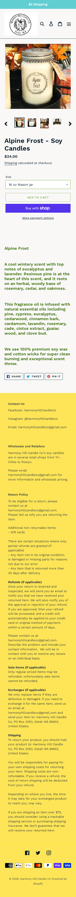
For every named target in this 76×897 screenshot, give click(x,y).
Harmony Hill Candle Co (35, 878)
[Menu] (68, 23)
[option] (19, 123)
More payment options (38, 218)
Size (8, 176)
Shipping (10, 163)
